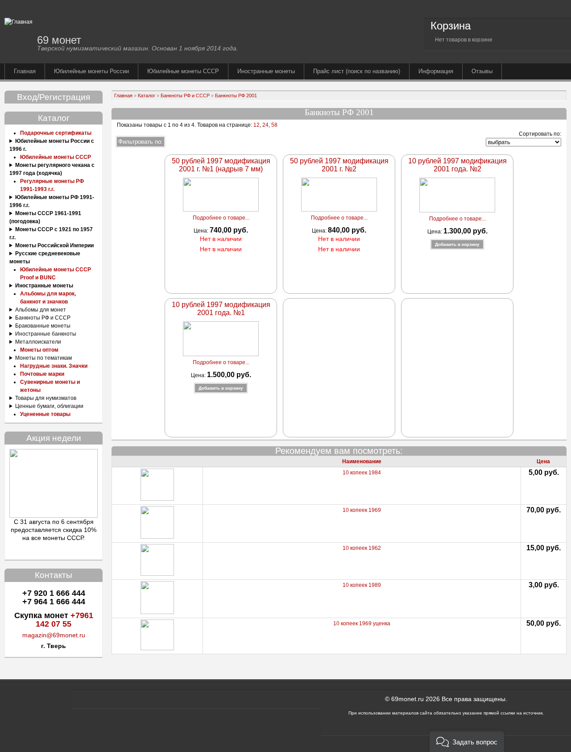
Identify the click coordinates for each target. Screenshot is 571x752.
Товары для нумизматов (45, 398)
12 (256, 125)
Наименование (361, 461)
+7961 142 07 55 (64, 619)
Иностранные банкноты (45, 334)
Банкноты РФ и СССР (42, 318)
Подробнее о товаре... (221, 218)
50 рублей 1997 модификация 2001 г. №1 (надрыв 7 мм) (221, 165)
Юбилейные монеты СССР (183, 71)
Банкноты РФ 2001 (236, 95)
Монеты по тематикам (43, 358)
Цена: (202, 231)
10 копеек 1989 (362, 585)
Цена (543, 461)
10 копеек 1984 (362, 472)
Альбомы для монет (40, 310)
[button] (467, 741)
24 (265, 125)
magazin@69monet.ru (53, 635)
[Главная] (18, 22)
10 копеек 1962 (362, 548)
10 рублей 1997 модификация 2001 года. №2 (457, 165)
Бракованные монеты (42, 326)
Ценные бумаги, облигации (49, 406)
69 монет (59, 40)
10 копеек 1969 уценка (361, 623)
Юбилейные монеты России (91, 71)
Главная (25, 71)
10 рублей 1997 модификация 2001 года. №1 (221, 308)
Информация (435, 71)
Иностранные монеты (266, 71)
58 (274, 125)
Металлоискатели (38, 342)
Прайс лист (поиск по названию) (356, 71)
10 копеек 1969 (362, 510)
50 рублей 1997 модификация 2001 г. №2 (339, 165)
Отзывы (482, 71)
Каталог (146, 95)
